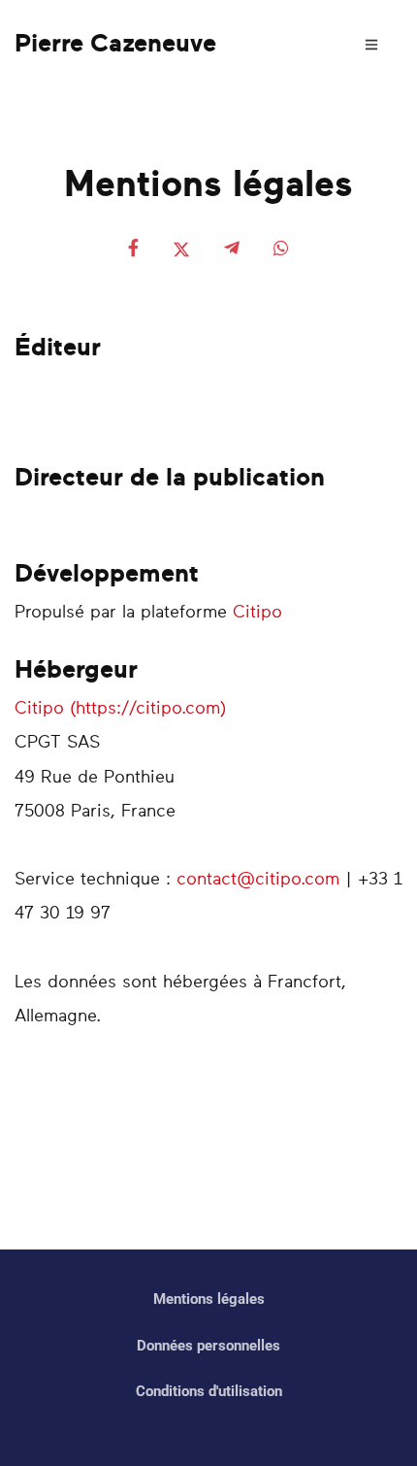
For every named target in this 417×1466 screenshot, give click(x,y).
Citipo (257, 612)
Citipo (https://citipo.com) (120, 708)
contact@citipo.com (257, 879)
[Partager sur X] (181, 250)
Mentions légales (209, 1299)
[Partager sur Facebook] (133, 250)
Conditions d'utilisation (209, 1391)
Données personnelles (208, 1345)
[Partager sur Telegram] (231, 250)
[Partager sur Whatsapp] (281, 250)
